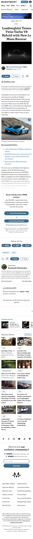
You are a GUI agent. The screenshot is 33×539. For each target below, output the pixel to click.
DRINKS (20, 371)
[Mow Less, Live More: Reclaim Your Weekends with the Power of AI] (8, 364)
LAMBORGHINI (6, 252)
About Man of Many (27, 281)
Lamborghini (5, 110)
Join (27, 291)
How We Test (6, 505)
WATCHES (12, 322)
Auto (18, 5)
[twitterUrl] (9, 439)
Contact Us (6, 502)
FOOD (19, 348)
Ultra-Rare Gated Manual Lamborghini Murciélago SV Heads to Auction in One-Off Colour (8, 398)
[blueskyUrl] (30, 439)
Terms (21, 228)
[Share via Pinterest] (29, 58)
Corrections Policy (23, 487)
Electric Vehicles (6, 9)
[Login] (30, 2)
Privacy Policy (21, 494)
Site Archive (21, 505)
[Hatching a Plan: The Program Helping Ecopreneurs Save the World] (8, 341)
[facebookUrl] (3, 439)
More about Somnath (6, 281)
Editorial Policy (22, 484)
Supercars (24, 9)
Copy (16, 76)
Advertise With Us (8, 487)
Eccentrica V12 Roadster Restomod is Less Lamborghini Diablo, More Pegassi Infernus (24, 398)
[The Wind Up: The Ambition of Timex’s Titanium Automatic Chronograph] (4, 324)
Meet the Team (7, 491)
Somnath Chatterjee (15, 67)
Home (12, 20)
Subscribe (25, 2)
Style (13, 5)
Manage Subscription (24, 502)
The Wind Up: (15, 326)
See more (28, 334)
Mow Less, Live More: (8, 376)
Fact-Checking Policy (24, 491)
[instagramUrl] (14, 439)
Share (7, 76)
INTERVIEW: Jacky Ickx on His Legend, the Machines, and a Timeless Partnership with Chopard (18, 156)
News (3, 5)
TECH (4, 348)
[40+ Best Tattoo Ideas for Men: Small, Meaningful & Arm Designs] (25, 324)
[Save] (22, 76)
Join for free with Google (18, 213)
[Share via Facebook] (29, 50)
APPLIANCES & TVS (7, 371)
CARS (16, 24)
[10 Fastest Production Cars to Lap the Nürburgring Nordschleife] (24, 409)
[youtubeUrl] (19, 439)
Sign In (25, 225)
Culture (23, 5)
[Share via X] (29, 54)
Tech (8, 5)
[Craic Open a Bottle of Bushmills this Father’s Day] (24, 364)
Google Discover (7, 245)
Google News (18, 245)
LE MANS (14, 252)
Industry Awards (7, 494)
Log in (22, 291)
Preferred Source (27, 245)
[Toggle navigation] (30, 6)
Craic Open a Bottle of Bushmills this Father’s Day (23, 376)
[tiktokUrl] (24, 439)
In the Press (6, 498)
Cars (20, 20)
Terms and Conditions (24, 498)
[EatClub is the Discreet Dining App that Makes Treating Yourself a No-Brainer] (24, 341)
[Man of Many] (16, 475)
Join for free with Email (16, 221)
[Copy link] (29, 61)
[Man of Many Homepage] (9, 2)
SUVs (16, 9)
